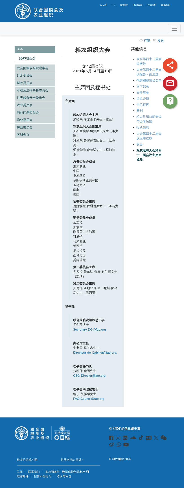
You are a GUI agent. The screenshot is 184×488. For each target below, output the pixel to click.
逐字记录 (142, 86)
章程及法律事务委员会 (32, 90)
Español (165, 4)
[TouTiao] (148, 438)
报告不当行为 (42, 476)
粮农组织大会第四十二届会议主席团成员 (149, 154)
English (124, 4)
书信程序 (142, 104)
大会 (20, 50)
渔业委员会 (25, 120)
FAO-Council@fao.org (88, 398)
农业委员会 (25, 105)
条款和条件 (52, 472)
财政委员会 (25, 83)
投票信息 (142, 127)
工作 (20, 472)
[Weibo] (109, 445)
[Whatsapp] (116, 445)
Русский (151, 4)
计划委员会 (25, 75)
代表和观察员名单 (149, 80)
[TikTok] (141, 437)
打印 (147, 40)
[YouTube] (123, 445)
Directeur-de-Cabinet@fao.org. (95, 352)
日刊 (139, 110)
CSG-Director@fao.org (89, 375)
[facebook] (109, 438)
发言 (139, 144)
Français (137, 4)
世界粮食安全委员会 (31, 97)
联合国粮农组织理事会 (32, 68)
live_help (170, 101)
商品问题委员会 (28, 112)
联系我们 (34, 472)
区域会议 (23, 134)
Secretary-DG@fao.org (89, 329)
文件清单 (142, 92)
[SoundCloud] (130, 438)
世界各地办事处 (71, 460)
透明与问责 (64, 476)
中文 (113, 4)
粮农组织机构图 (27, 460)
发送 (161, 40)
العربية (103, 4)
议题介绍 (142, 98)
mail (170, 83)
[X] (156, 437)
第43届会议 (27, 58)
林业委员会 (25, 127)
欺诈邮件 (22, 476)
